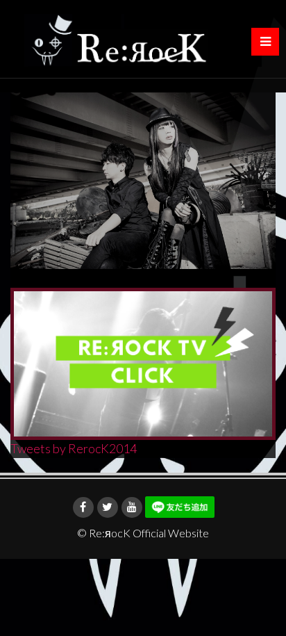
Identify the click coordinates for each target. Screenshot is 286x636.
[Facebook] (83, 507)
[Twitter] (107, 507)
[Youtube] (131, 507)
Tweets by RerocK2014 (73, 448)
